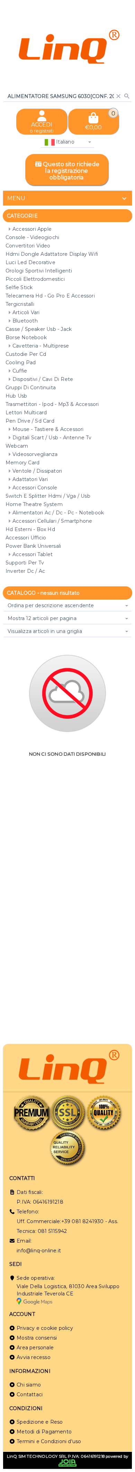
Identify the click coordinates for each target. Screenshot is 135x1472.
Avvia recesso (34, 1357)
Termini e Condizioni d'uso (49, 1441)
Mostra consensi (37, 1338)
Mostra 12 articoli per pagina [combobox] (42, 618)
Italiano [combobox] (64, 142)
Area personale (35, 1347)
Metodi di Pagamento (44, 1432)
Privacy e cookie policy (45, 1328)
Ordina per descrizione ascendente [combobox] (51, 605)
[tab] (67, 198)
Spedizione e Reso (40, 1422)
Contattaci (30, 1394)
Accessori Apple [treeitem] (32, 229)
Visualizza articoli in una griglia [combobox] (45, 631)
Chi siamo (29, 1385)
